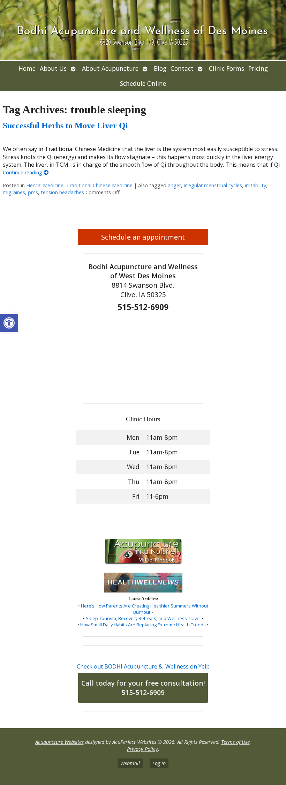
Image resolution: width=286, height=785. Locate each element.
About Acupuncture (110, 68)
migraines (14, 192)
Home (27, 68)
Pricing (258, 68)
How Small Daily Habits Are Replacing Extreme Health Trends (143, 624)
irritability (255, 185)
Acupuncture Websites (59, 742)
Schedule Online (143, 83)
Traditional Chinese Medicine (99, 185)
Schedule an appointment (143, 237)
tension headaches (62, 192)
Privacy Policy (142, 749)
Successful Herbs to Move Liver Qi (65, 125)
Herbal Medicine (44, 185)
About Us (53, 68)
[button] (9, 323)
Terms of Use (235, 742)
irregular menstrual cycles (213, 185)
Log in (159, 763)
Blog (160, 68)
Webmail (130, 763)
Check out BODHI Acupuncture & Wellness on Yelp (143, 666)
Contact (182, 68)
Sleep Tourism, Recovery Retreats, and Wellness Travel (143, 618)
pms (33, 192)
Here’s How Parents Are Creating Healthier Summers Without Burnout (144, 609)
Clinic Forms (226, 68)
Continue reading (23, 172)
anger (174, 185)
